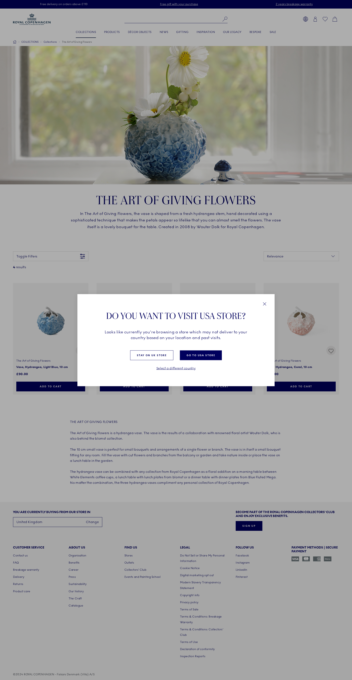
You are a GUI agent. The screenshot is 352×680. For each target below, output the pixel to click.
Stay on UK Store (152, 355)
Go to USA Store (201, 355)
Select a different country (176, 368)
